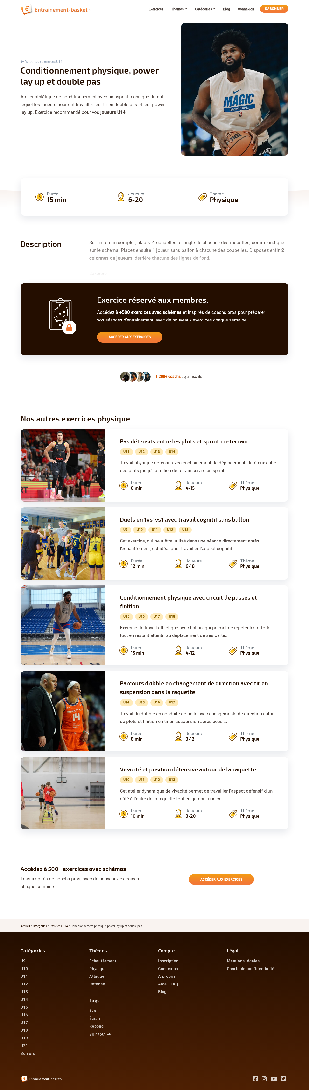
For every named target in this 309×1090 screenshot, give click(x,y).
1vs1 (93, 1011)
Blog (226, 9)
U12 (24, 984)
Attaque (97, 976)
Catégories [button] (204, 9)
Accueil (25, 926)
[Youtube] (276, 1079)
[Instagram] (266, 1079)
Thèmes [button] (177, 9)
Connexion (246, 9)
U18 (24, 1030)
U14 (24, 999)
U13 (24, 992)
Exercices (156, 9)
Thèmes (98, 950)
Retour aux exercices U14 (43, 62)
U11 (24, 976)
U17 (24, 1022)
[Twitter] (284, 1079)
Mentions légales (243, 961)
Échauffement (102, 961)
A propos (166, 976)
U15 (24, 1007)
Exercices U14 (59, 926)
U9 (23, 961)
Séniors (28, 1053)
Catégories (40, 926)
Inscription (168, 961)
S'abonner (274, 9)
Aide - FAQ (168, 984)
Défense (97, 984)
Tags (94, 1000)
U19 (24, 1038)
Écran (94, 1018)
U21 (24, 1045)
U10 (24, 968)
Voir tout (98, 1034)
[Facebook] (257, 1079)
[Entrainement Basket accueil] (56, 9)
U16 (24, 1015)
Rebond (96, 1026)
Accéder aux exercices (130, 337)
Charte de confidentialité (250, 968)
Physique (98, 968)
